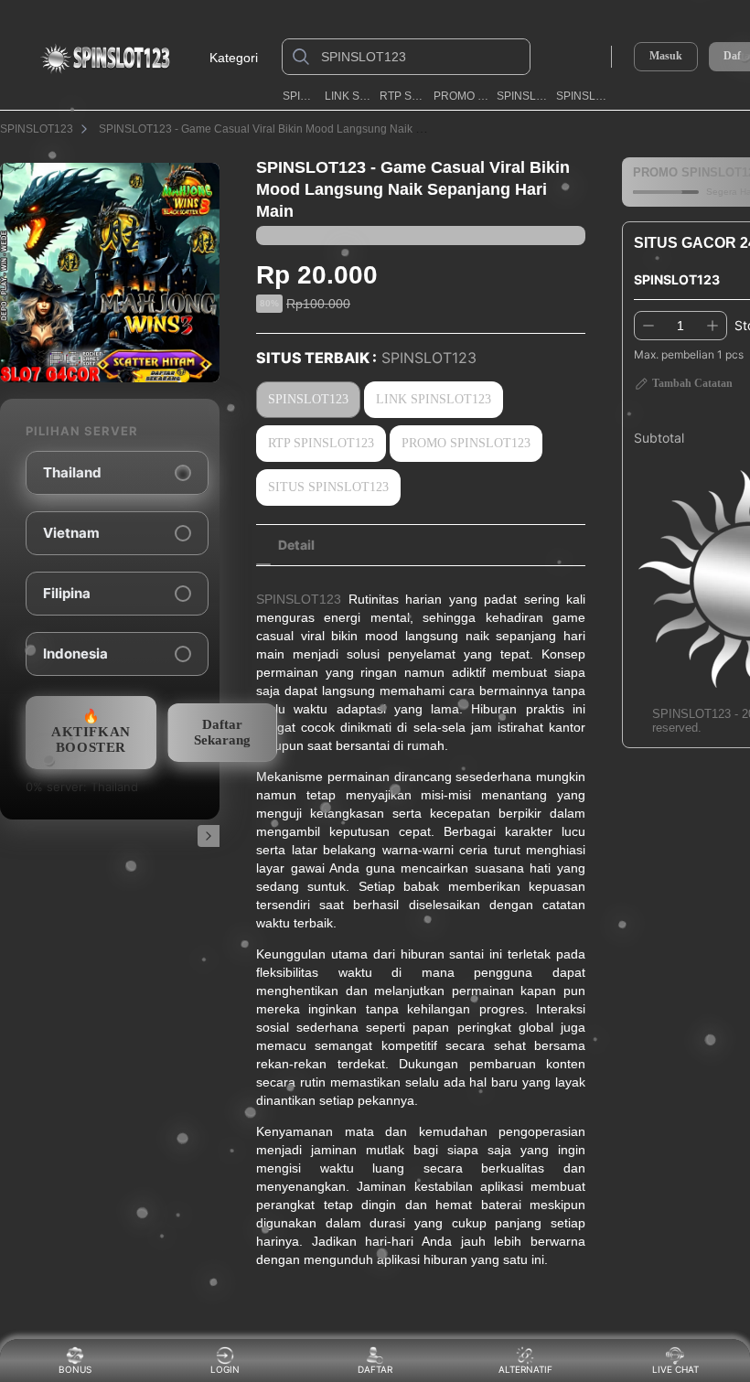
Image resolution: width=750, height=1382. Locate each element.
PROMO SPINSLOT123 (462, 96)
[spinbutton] (680, 325)
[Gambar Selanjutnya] (209, 836)
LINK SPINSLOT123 (349, 96)
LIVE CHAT (675, 1369)
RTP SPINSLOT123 (403, 96)
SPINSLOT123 (300, 96)
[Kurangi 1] (648, 326)
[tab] (296, 545)
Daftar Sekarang (222, 732)
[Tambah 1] (712, 326)
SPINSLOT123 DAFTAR (585, 96)
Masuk (665, 55)
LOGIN (225, 1369)
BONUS (75, 1369)
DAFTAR (375, 1369)
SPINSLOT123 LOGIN (523, 96)
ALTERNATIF (525, 1369)
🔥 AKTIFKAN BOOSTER (91, 732)
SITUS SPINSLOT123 (328, 487)
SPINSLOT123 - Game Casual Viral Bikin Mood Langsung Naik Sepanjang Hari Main (310, 129)
